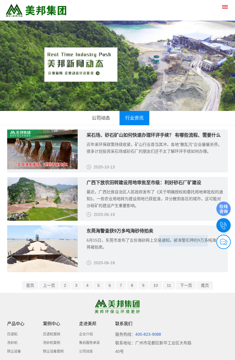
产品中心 (15, 323)
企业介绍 (86, 334)
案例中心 (51, 323)
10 (155, 285)
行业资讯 (134, 118)
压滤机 (12, 334)
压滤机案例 (51, 334)
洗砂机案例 (51, 343)
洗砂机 (12, 343)
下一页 (186, 285)
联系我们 (123, 323)
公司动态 (101, 118)
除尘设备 (14, 351)
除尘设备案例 (53, 351)
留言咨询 (183, 240)
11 (169, 285)
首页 (30, 285)
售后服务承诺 (89, 343)
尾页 (205, 285)
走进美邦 (87, 323)
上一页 (49, 285)
